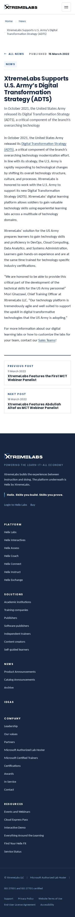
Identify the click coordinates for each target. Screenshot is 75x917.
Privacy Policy (26, 898)
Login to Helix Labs (15, 505)
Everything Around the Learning (24, 835)
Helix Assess (11, 548)
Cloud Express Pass (16, 819)
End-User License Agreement (19, 904)
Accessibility (47, 904)
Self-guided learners (16, 649)
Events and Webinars (17, 812)
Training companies (16, 610)
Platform (12, 524)
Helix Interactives (14, 540)
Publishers (10, 618)
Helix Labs (10, 532)
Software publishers (16, 626)
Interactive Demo (15, 827)
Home (8, 21)
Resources (13, 804)
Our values (11, 734)
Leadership (11, 726)
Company (12, 718)
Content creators (14, 641)
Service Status (12, 851)
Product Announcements (20, 672)
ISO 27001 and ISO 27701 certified (23, 888)
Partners (9, 742)
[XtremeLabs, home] (20, 7)
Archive (9, 687)
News (22, 21)
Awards (9, 774)
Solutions (13, 594)
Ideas (9, 702)
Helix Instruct (12, 572)
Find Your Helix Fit (15, 843)
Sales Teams (46, 340)
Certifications (12, 766)
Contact (9, 789)
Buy (32, 505)
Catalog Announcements (19, 679)
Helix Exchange (13, 580)
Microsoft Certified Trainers (21, 758)
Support (8, 898)
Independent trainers (17, 634)
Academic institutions (17, 602)
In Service (10, 781)
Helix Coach (11, 556)
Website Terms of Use (50, 898)
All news (16, 54)
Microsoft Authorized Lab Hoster (24, 750)
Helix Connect (12, 564)
